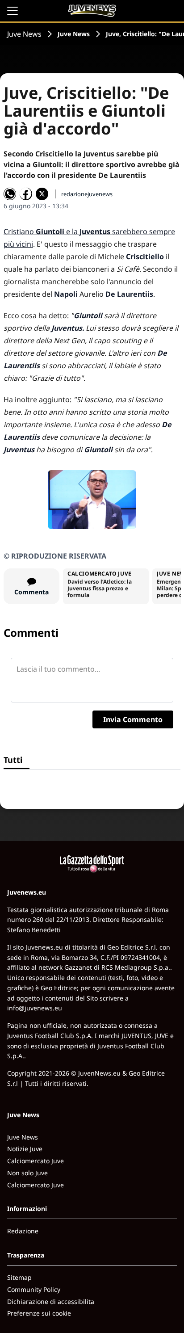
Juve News (24, 34)
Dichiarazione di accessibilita (50, 1301)
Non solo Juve (27, 1173)
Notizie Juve (24, 1148)
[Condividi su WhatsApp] (10, 194)
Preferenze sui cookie (39, 1313)
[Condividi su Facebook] (26, 194)
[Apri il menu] (12, 10)
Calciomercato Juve (35, 1160)
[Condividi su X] (42, 194)
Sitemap (19, 1277)
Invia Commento (133, 719)
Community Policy (33, 1289)
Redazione (22, 1231)
